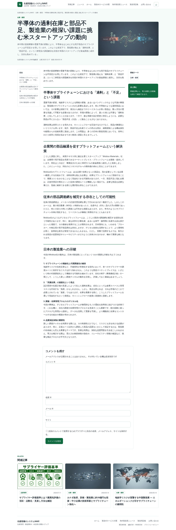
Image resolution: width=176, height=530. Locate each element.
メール (49, 408)
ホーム (89, 4)
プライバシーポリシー (151, 525)
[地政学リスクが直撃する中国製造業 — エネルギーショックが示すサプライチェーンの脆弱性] (136, 476)
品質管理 (23, 493)
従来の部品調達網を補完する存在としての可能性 (28, 97)
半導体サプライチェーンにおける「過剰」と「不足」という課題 (28, 80)
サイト (48, 420)
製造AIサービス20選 (102, 4)
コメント (50, 361)
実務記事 (71, 4)
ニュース (80, 4)
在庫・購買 (134, 78)
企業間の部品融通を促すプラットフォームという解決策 (28, 89)
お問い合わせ (146, 4)
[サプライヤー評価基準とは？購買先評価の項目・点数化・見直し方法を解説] (40, 476)
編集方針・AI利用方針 (135, 525)
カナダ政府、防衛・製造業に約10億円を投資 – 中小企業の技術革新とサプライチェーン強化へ (87, 501)
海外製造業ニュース (119, 4)
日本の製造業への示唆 (27, 102)
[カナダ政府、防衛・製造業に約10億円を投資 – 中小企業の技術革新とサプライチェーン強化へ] (88, 476)
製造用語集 (134, 4)
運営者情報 (122, 525)
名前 (48, 397)
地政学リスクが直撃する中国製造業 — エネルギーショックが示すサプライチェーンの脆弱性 (135, 501)
